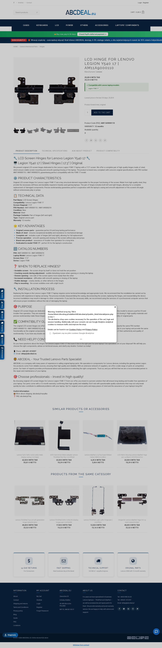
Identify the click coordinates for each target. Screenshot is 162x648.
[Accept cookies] (81, 339)
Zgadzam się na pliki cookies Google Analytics (73, 333)
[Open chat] (156, 631)
